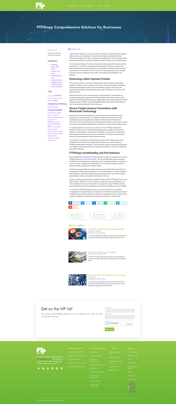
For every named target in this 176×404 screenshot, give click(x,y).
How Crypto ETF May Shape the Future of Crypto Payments (106, 276)
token (55, 135)
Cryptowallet (55, 109)
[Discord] (52, 368)
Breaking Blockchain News (55, 67)
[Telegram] (43, 368)
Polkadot (50, 129)
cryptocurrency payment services (95, 128)
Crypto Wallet (51, 113)
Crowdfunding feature (89, 159)
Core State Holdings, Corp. (44, 359)
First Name (108, 307)
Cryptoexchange (53, 107)
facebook (50, 124)
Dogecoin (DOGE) (52, 117)
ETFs (53, 119)
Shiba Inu (55, 133)
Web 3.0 (57, 138)
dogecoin (56, 115)
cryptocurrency (57, 103)
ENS (49, 119)
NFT (49, 126)
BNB (54, 98)
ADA (49, 95)
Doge (52, 115)
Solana (61, 133)
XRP (55, 140)
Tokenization (51, 138)
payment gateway (56, 126)
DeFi (59, 113)
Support (107, 6)
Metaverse (57, 124)
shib (49, 133)
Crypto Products (72, 6)
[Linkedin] (48, 368)
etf (50, 119)
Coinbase (50, 100)
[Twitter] (39, 368)
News (99, 6)
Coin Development (88, 6)
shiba (51, 133)
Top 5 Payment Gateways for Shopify (101, 252)
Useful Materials (57, 87)
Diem (49, 115)
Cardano (59, 98)
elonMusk (60, 117)
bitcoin (58, 95)
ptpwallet (55, 129)
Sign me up (109, 329)
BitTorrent (50, 98)
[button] (74, 203)
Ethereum (51, 122)
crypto (55, 100)
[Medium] (61, 368)
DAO (56, 113)
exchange (57, 122)
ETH (56, 119)
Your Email (108, 314)
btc (56, 98)
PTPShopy (113, 58)
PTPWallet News (57, 84)
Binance (52, 95)
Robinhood (56, 131)
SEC (61, 131)
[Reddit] (57, 368)
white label (51, 140)
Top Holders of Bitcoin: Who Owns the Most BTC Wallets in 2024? (106, 230)
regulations (50, 131)
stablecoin (50, 135)
